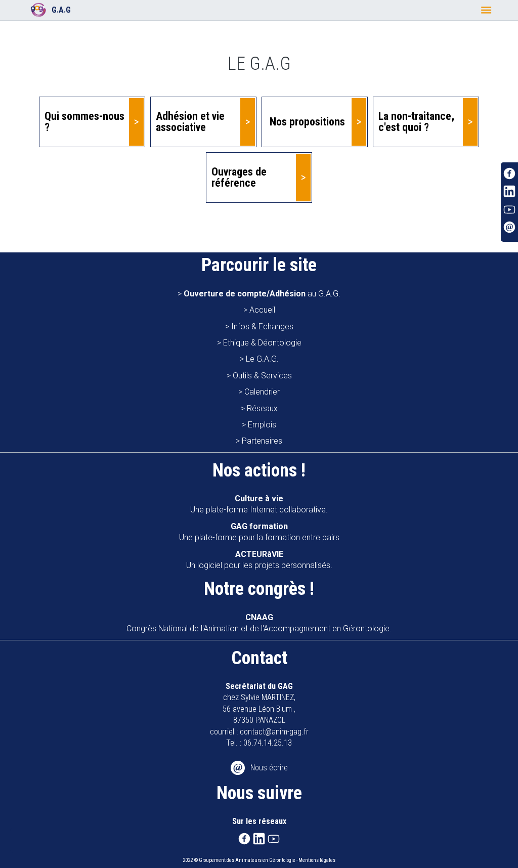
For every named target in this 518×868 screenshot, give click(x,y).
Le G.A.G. (262, 359)
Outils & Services (262, 375)
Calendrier (262, 392)
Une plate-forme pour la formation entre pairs (259, 532)
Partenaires (262, 441)
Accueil (262, 310)
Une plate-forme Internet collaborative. (259, 504)
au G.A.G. (262, 293)
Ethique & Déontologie (262, 343)
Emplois (262, 424)
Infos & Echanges (262, 326)
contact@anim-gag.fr (274, 731)
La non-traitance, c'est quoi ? (416, 122)
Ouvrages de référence (239, 177)
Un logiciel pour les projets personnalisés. (259, 559)
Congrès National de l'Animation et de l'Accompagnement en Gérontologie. (259, 623)
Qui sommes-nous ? (84, 122)
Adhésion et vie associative (190, 122)
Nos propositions (307, 121)
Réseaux (262, 408)
